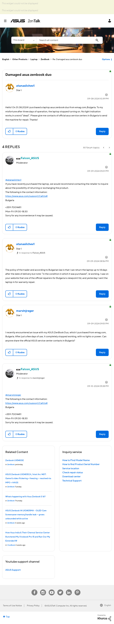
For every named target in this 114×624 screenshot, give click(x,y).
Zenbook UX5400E (14, 460)
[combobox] (69, 40)
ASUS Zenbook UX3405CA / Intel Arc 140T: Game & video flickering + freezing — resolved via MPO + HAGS (28, 478)
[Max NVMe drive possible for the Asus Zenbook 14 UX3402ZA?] (104, 148)
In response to (32, 253)
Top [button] (8, 616)
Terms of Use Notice (12, 605)
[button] (9, 131)
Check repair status (72, 472)
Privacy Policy (33, 605)
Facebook (34, 589)
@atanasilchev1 (13, 179)
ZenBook (45, 59)
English (5, 59)
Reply (102, 131)
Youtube (51, 589)
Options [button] (106, 59)
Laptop (34, 59)
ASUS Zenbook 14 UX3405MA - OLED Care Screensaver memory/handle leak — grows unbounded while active (25, 514)
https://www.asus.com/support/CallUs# (26, 196)
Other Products (19, 59)
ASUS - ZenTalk (25, 21)
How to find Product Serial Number (81, 464)
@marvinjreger (13, 395)
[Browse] (7, 21)
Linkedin (68, 589)
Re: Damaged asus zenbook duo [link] (67, 59)
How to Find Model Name (76, 460)
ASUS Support (13, 569)
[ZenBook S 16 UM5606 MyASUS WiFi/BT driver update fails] (109, 148)
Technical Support (71, 480)
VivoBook (11, 545)
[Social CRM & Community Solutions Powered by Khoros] (104, 617)
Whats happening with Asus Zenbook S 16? (25, 496)
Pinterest (77, 589)
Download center (71, 476)
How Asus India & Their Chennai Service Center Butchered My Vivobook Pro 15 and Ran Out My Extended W (27, 536)
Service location (70, 468)
